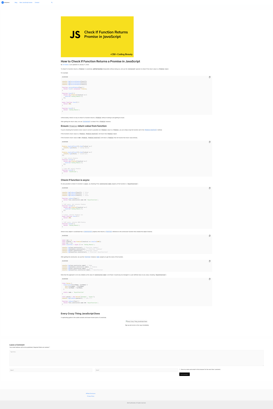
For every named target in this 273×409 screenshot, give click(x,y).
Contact (37, 2)
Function (109, 231)
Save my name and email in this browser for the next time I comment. (201, 369)
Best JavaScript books (26, 2)
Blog (16, 2)
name (97, 257)
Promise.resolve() (151, 130)
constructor (88, 231)
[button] (52, 2)
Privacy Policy (90, 396)
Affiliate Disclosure (90, 393)
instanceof (86, 121)
